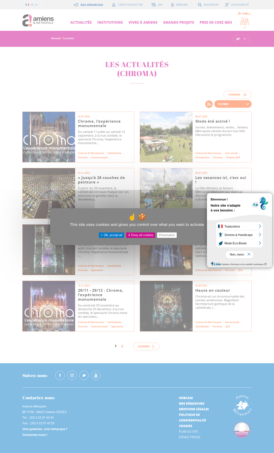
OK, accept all (112, 235)
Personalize (167, 235)
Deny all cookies (141, 235)
